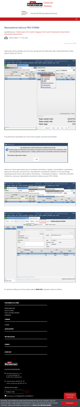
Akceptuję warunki (19, 396)
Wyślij (27, 392)
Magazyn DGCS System (43, 32)
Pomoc (7, 344)
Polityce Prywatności (42, 405)
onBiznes (8, 315)
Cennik (7, 319)
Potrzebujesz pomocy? (70, 396)
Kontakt (8, 352)
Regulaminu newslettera (25, 396)
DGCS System (9, 311)
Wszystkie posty (69, 43)
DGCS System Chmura (12, 313)
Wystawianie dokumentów (61, 32)
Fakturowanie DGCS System (25, 32)
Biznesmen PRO (10, 308)
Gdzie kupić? (9, 329)
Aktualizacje (10, 337)
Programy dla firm (12, 303)
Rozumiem (69, 403)
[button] (76, 19)
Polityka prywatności (12, 369)
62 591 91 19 (20, 381)
